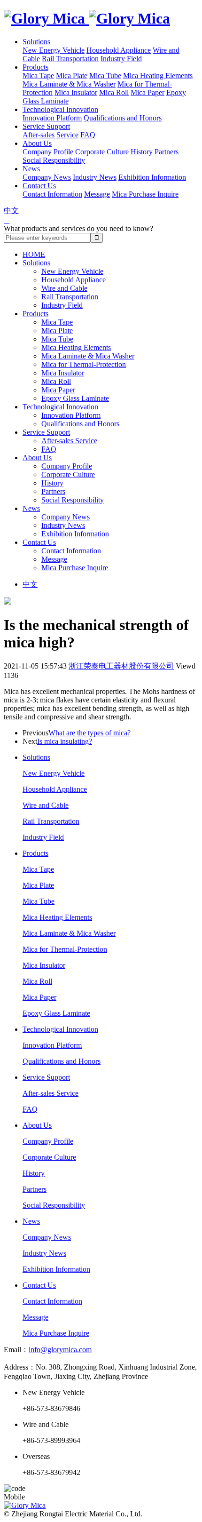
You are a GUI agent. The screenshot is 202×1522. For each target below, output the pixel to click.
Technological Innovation (60, 109)
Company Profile (48, 152)
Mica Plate (71, 76)
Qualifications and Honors (123, 118)
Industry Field (121, 59)
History (142, 152)
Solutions (36, 42)
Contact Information (52, 194)
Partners (167, 152)
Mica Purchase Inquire (145, 194)
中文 (11, 211)
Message (97, 194)
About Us (37, 143)
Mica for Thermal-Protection (83, 364)
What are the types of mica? (89, 733)
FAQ (87, 135)
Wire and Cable (64, 288)
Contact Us (39, 186)
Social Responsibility (54, 160)
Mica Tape (38, 76)
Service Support (46, 126)
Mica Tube (105, 76)
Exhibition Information (152, 177)
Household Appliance (118, 50)
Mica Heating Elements (158, 76)
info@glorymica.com (60, 1350)
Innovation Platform (52, 118)
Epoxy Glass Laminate (75, 398)
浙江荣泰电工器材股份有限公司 (121, 666)
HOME (34, 254)
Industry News (95, 177)
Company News (47, 177)
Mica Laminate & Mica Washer (69, 84)
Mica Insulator (75, 92)
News (31, 169)
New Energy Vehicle (54, 50)
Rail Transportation (70, 59)
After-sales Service (50, 135)
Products (35, 67)
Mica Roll (114, 92)
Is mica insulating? (64, 741)
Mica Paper (147, 92)
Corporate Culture (102, 152)
